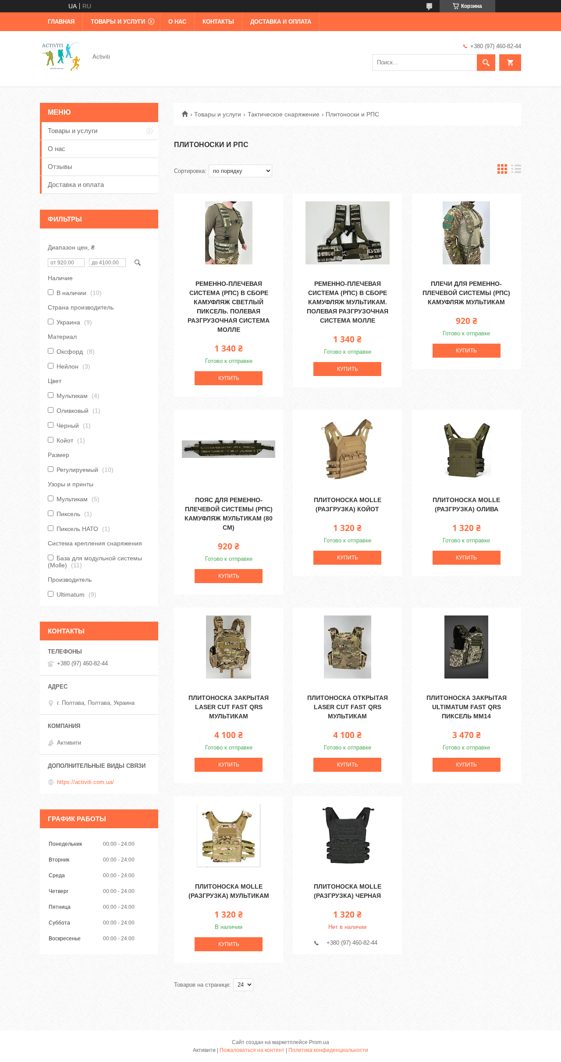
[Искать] (486, 62)
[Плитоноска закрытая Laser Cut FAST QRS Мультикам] (228, 647)
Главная (61, 21)
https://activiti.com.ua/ (85, 782)
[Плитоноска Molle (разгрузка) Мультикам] (228, 835)
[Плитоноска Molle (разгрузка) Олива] (466, 449)
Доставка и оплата (280, 21)
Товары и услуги (118, 21)
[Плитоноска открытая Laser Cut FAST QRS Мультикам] (347, 647)
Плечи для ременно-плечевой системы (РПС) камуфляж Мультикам (466, 293)
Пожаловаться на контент (252, 1050)
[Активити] (61, 56)
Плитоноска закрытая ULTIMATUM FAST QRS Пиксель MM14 (466, 707)
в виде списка (516, 171)
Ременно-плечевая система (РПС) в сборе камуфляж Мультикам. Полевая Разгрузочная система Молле (347, 302)
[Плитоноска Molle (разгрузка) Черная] (347, 835)
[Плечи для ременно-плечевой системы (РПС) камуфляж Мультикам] (466, 232)
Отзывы (60, 166)
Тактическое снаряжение (284, 114)
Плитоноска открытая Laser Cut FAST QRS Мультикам (347, 707)
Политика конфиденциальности (328, 1050)
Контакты (218, 21)
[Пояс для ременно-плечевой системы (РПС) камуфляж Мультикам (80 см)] (228, 449)
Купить (228, 378)
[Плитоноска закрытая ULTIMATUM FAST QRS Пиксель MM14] (466, 647)
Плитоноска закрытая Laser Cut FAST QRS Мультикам (228, 707)
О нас (177, 21)
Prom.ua (319, 1042)
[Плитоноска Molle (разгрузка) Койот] (347, 449)
